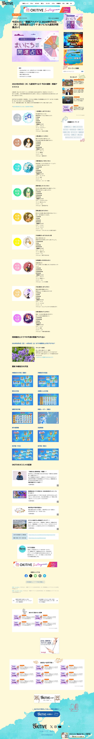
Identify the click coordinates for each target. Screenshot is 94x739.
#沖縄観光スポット (68, 126)
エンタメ (17, 587)
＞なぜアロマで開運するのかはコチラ (44, 357)
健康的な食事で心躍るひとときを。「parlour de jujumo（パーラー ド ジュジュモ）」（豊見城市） (24, 600)
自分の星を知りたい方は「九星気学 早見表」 (23, 106)
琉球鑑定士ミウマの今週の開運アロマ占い (29, 72)
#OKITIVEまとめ (73, 129)
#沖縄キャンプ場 (66, 132)
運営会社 (51, 731)
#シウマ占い (66, 129)
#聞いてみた (80, 134)
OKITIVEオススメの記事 (25, 76)
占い (21, 590)
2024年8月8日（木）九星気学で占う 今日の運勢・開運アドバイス (35, 70)
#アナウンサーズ (74, 132)
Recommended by (51, 628)
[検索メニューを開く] (85, 3)
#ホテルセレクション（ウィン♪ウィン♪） (73, 137)
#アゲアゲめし (67, 134)
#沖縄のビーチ (80, 129)
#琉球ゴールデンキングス (77, 126)
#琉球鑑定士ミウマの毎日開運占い (35, 582)
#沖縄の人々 (73, 134)
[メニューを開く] (90, 3)
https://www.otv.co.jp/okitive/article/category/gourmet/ (42, 534)
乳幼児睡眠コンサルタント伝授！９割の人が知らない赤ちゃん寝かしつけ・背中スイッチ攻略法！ (46, 600)
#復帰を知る (81, 132)
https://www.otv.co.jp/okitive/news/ (37, 537)
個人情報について (43, 731)
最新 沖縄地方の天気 (24, 74)
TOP (13, 587)
